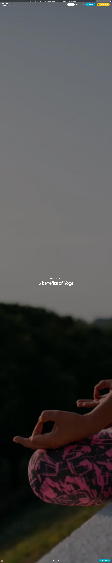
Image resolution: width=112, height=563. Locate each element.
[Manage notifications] (2, 561)
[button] (105, 560)
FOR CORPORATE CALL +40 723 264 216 (49, 1)
